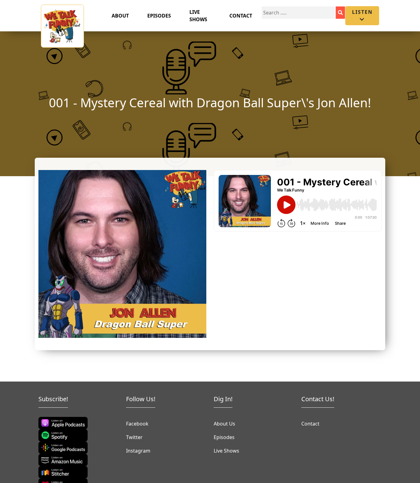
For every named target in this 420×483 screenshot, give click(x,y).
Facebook (137, 423)
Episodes (159, 15)
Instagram (138, 450)
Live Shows (198, 16)
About (120, 15)
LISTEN (362, 12)
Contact (240, 15)
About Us (224, 423)
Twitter (134, 437)
